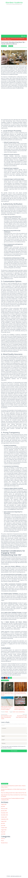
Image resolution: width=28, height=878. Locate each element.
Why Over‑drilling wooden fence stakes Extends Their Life (20, 694)
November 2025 (4, 815)
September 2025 (4, 819)
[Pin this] (7, 678)
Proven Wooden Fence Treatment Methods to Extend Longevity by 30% (19, 708)
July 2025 (3, 823)
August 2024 (3, 829)
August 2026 (3, 804)
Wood (6, 711)
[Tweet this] (4, 678)
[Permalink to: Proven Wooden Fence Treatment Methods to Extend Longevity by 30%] (20, 701)
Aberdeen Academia (14, 2)
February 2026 (4, 808)
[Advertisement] (14, 20)
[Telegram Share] (9, 678)
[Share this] (2, 678)
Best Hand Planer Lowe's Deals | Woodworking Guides (6, 716)
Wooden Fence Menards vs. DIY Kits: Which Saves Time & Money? (7, 694)
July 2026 (3, 806)
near (17, 711)
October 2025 (4, 817)
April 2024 (3, 834)
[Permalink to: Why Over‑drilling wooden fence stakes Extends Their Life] (20, 686)
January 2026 (4, 810)
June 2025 (3, 825)
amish (14, 711)
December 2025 (4, 812)
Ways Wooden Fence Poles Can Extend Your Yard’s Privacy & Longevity (7, 708)
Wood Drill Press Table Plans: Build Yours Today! (21, 716)
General (3, 838)
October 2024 (4, 827)
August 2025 (3, 821)
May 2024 (3, 831)
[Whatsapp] (11, 678)
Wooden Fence (4, 842)
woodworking (21, 711)
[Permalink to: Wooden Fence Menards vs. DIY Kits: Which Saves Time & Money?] (7, 686)
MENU (24, 36)
